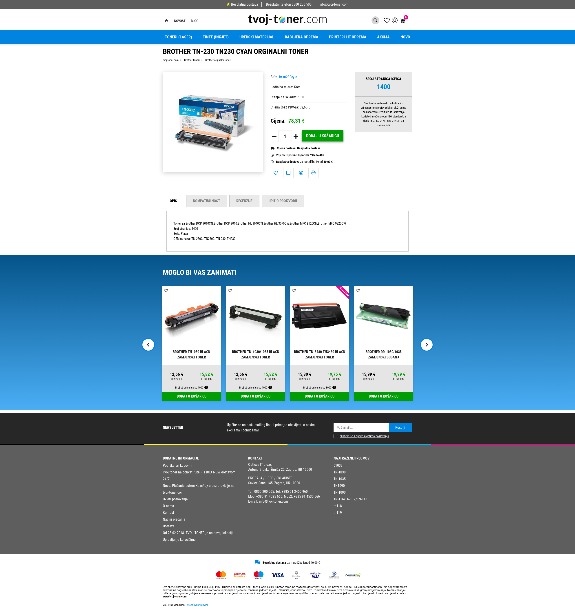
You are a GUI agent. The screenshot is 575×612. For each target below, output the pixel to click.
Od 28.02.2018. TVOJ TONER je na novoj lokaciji (198, 533)
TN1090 (339, 486)
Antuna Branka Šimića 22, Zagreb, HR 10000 (280, 469)
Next (426, 344)
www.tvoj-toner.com (175, 596)
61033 (338, 465)
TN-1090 (340, 492)
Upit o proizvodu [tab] (283, 201)
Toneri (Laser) (178, 37)
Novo (405, 37)
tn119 (338, 512)
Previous (148, 344)
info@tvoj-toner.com (333, 4)
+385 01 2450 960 (295, 491)
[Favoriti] (276, 173)
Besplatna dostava (244, 4)
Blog (194, 21)
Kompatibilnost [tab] (206, 201)
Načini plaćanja (174, 519)
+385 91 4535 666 (307, 496)
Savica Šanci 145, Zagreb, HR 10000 (274, 483)
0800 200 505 (302, 4)
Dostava (169, 526)
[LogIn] (395, 20)
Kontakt (168, 512)
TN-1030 (340, 472)
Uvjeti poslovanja (175, 499)
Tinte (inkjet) (216, 37)
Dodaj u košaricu (322, 135)
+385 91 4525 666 (269, 496)
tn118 (338, 506)
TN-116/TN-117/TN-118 (350, 499)
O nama (168, 506)
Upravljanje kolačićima (179, 539)
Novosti (180, 21)
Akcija (383, 37)
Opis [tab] (173, 201)
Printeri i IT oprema (347, 37)
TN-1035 (340, 479)
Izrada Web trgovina (197, 605)
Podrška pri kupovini (177, 465)
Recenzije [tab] (244, 201)
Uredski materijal (256, 37)
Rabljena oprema (301, 37)
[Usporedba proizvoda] (288, 173)
